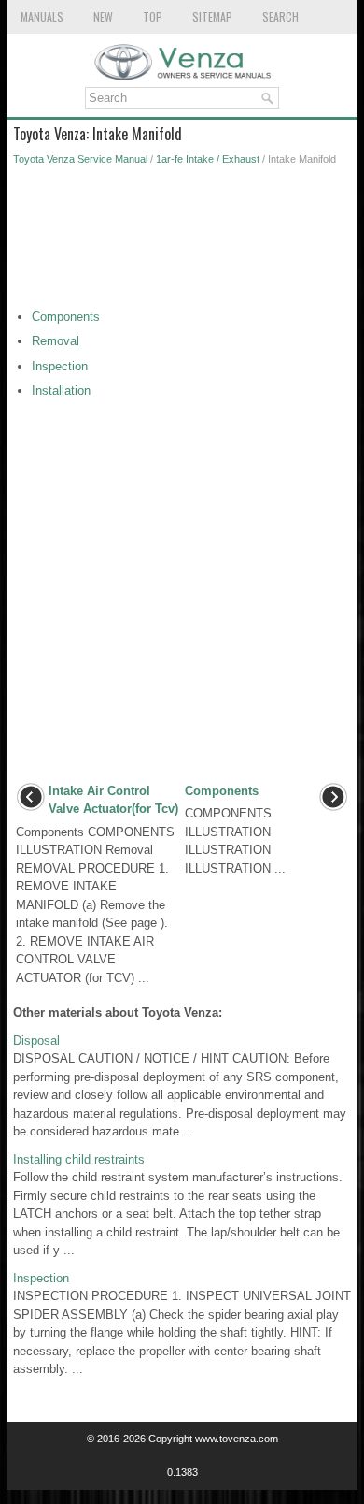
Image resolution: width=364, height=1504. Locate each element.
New (103, 16)
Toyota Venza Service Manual (80, 159)
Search (280, 16)
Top (152, 16)
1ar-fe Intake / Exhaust (207, 159)
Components (66, 317)
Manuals (42, 16)
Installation (61, 390)
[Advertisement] (182, 242)
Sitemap (212, 16)
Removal (55, 341)
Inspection (60, 366)
